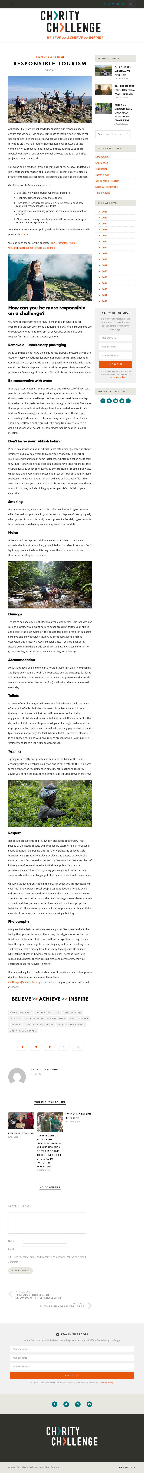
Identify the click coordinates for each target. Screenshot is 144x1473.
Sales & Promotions (106, 186)
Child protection (47, 1012)
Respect (15, 1024)
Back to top (126, 1467)
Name (11, 1240)
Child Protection (59, 242)
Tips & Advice (102, 192)
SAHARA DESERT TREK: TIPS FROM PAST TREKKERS (124, 90)
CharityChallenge (45, 1069)
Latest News (102, 174)
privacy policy (119, 377)
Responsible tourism (39, 1024)
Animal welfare (20, 1012)
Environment (72, 1012)
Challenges (101, 163)
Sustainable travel (23, 1030)
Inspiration (101, 168)
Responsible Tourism (50, 57)
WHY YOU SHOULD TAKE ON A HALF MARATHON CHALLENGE (123, 113)
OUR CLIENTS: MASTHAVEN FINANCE (123, 71)
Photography (79, 1018)
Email (11, 1249)
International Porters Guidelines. (36, 247)
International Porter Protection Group (38, 1018)
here (25, 234)
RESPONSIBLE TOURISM (21, 1133)
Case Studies (102, 157)
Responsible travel (71, 1024)
